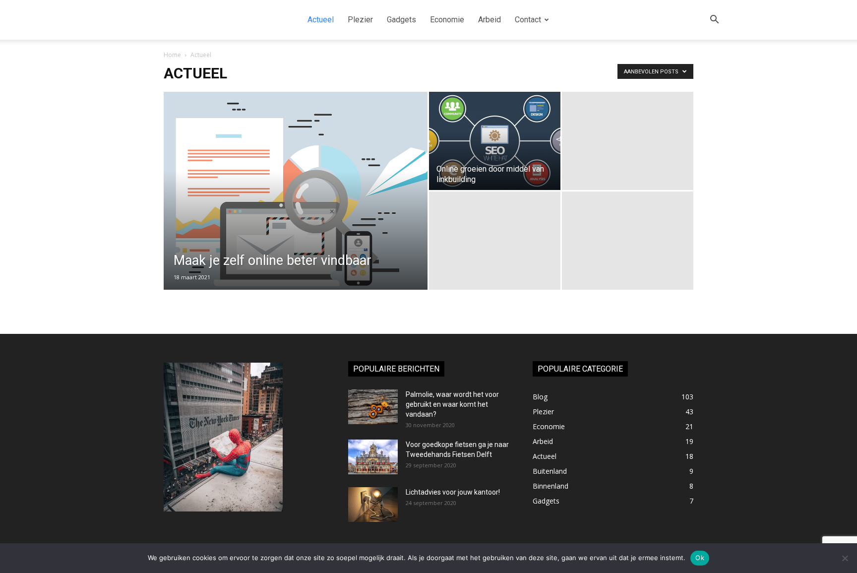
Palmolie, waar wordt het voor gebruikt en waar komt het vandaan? (452, 404)
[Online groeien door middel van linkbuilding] (494, 141)
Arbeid (489, 19)
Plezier (360, 19)
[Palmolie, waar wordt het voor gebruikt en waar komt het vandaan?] (373, 406)
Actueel (320, 19)
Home (172, 55)
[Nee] (845, 558)
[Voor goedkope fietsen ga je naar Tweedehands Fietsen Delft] (373, 457)
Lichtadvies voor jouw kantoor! (453, 492)
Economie (447, 19)
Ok (699, 558)
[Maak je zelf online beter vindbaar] (296, 199)
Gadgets (401, 19)
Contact (528, 19)
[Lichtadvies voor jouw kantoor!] (373, 504)
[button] (714, 20)
